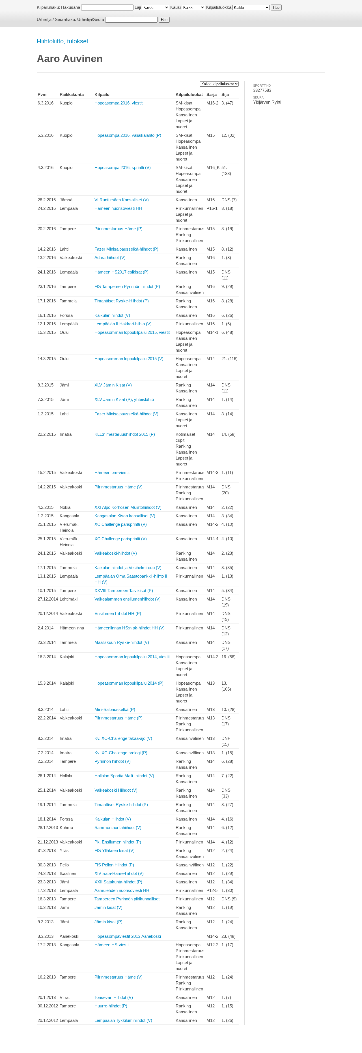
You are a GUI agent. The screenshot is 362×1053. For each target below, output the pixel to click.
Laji (138, 7)
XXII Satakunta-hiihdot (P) (118, 881)
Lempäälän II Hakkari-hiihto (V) (123, 323)
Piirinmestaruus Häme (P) (118, 228)
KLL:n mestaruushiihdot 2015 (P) (124, 434)
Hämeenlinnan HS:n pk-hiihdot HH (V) (129, 627)
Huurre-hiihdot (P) (110, 1005)
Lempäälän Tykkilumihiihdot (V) (123, 1020)
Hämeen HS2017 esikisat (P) (121, 272)
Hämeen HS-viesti (111, 944)
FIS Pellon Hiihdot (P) (114, 864)
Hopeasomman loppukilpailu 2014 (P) (128, 683)
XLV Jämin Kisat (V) (113, 385)
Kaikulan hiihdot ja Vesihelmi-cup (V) (127, 567)
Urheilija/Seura (90, 19)
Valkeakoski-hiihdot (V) (115, 553)
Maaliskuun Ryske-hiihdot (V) (121, 642)
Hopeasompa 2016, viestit (118, 103)
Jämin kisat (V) (108, 907)
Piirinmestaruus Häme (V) (118, 486)
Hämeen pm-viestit (112, 472)
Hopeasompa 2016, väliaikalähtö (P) (127, 135)
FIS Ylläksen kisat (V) (114, 850)
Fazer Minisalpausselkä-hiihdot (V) (126, 413)
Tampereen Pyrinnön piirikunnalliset (127, 898)
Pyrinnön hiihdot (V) (112, 761)
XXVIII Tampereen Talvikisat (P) (123, 590)
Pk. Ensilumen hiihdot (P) (117, 842)
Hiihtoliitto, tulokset (62, 41)
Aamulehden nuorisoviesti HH (121, 890)
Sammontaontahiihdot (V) (117, 827)
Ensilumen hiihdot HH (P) (117, 613)
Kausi (175, 7)
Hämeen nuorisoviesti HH (118, 208)
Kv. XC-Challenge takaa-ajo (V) (123, 738)
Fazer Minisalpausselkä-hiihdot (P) (126, 249)
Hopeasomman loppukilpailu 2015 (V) (128, 358)
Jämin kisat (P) (108, 921)
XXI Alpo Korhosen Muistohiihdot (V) (127, 507)
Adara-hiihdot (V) (110, 257)
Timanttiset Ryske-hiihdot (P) (121, 804)
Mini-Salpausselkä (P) (114, 709)
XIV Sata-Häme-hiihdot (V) (119, 873)
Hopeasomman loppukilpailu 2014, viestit (132, 656)
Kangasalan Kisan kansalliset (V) (124, 515)
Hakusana (70, 7)
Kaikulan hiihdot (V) (112, 315)
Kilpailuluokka (218, 7)
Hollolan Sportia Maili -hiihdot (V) (124, 775)
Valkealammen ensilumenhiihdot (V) (127, 599)
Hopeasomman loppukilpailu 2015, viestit (132, 332)
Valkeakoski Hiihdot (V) (115, 790)
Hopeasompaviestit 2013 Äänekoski (127, 936)
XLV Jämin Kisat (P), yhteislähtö (124, 399)
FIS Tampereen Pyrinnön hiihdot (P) (127, 286)
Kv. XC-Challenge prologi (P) (120, 752)
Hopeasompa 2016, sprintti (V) (122, 167)
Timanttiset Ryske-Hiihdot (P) (121, 300)
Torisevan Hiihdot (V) (113, 997)
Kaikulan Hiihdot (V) (112, 819)
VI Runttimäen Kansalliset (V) (121, 199)
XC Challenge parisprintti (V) (120, 524)
